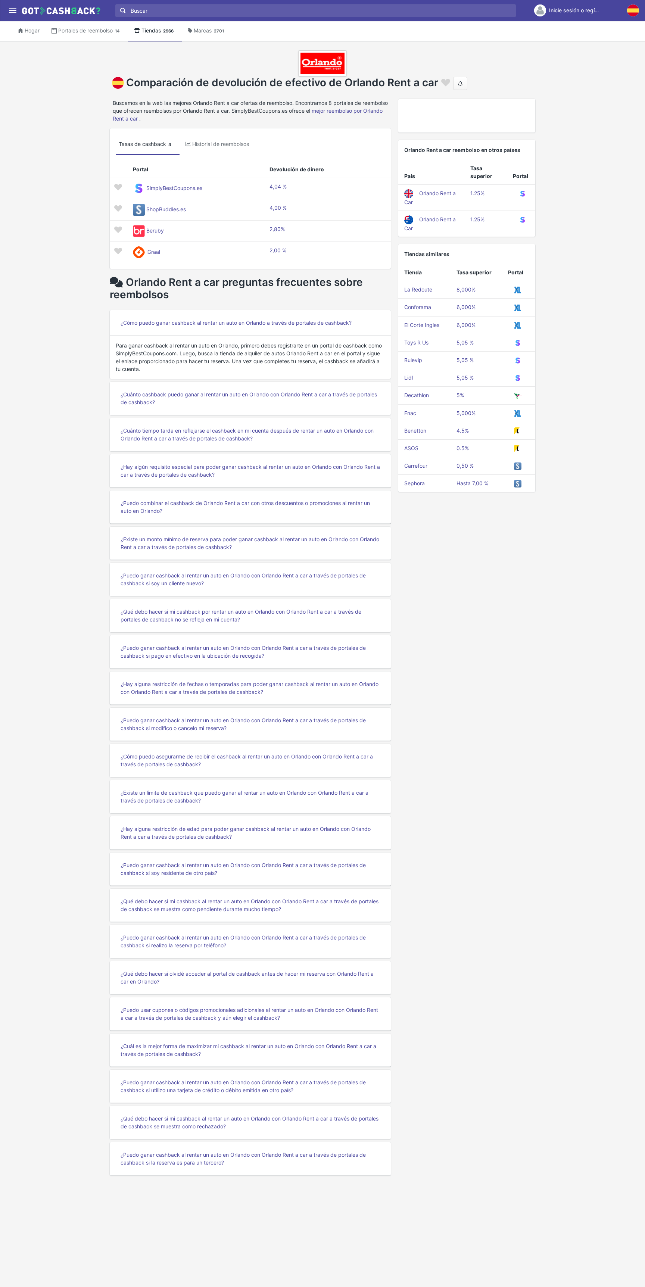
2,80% (277, 229)
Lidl (408, 377)
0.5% (463, 448)
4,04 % (278, 186)
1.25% (477, 193)
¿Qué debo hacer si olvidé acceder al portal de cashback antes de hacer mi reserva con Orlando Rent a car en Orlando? (247, 977)
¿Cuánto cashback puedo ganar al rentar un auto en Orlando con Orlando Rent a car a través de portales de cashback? (249, 398)
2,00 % (277, 250)
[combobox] (314, 10)
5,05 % (465, 342)
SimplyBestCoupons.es (174, 188)
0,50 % (465, 465)
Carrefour (415, 465)
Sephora (414, 483)
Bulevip (413, 360)
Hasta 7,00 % (472, 483)
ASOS (411, 448)
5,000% (466, 413)
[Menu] (12, 10)
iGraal (153, 252)
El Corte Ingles (421, 325)
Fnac (410, 413)
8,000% (466, 289)
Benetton (415, 430)
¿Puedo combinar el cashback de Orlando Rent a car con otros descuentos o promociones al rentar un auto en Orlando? (245, 507)
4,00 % (278, 208)
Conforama (417, 307)
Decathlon (416, 395)
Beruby (155, 230)
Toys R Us (416, 342)
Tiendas (157, 30)
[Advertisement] (466, 116)
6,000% (466, 307)
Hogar (32, 30)
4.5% (463, 430)
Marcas (209, 30)
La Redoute (418, 289)
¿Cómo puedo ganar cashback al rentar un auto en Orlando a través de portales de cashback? (236, 323)
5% (460, 395)
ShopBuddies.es (166, 209)
